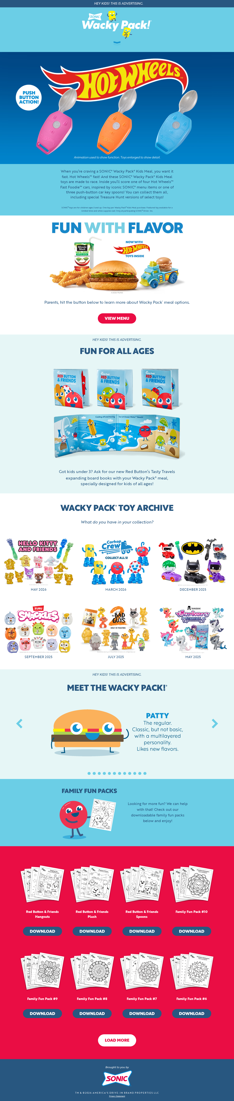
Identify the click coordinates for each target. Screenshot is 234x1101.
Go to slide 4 (104, 773)
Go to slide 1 (89, 773)
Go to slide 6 (114, 773)
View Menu (117, 319)
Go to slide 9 (129, 773)
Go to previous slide (19, 723)
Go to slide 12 (145, 773)
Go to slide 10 (135, 773)
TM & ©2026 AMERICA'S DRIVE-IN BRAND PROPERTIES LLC (117, 1093)
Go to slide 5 (109, 773)
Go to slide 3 (99, 773)
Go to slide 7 (119, 773)
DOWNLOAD (42, 932)
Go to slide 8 (124, 773)
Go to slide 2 (94, 773)
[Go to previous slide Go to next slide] (117, 737)
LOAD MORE (117, 1041)
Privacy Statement (117, 1096)
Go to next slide (214, 723)
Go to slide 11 (140, 773)
